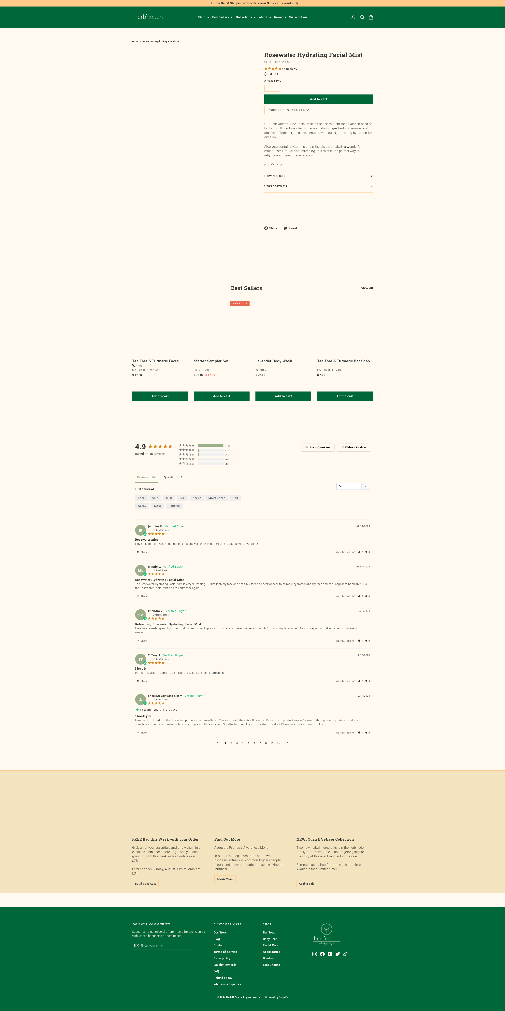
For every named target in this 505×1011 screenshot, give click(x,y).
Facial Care (271, 945)
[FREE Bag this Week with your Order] (170, 811)
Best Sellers (221, 17)
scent (197, 498)
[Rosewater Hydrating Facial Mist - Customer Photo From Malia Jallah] (244, 449)
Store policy (222, 958)
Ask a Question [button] (320, 447)
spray (142, 506)
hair (235, 498)
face (141, 498)
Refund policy (223, 978)
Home (135, 41)
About (263, 17)
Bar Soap (269, 932)
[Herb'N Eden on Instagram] (314, 954)
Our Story (220, 932)
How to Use (275, 176)
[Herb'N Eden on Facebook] (322, 954)
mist (169, 498)
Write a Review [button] (355, 447)
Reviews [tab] (143, 477)
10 (279, 743)
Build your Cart (145, 883)
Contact (219, 945)
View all (367, 288)
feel (183, 498)
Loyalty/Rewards (225, 965)
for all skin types (277, 62)
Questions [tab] (171, 477)
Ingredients (275, 186)
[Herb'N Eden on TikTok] (345, 954)
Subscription (298, 17)
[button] (360, 552)
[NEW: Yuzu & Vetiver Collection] (334, 811)
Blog (217, 939)
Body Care (270, 939)
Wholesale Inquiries (227, 984)
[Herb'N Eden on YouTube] (330, 954)
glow (157, 506)
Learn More (225, 879)
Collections (244, 17)
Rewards (280, 17)
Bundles (268, 958)
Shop (202, 17)
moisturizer (216, 498)
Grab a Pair (306, 883)
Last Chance (271, 965)
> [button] (287, 743)
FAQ (216, 971)
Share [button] (144, 552)
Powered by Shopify (276, 997)
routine (174, 506)
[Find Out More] (252, 811)
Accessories (271, 952)
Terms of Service (225, 952)
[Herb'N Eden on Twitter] (337, 954)
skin (155, 498)
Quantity (273, 81)
